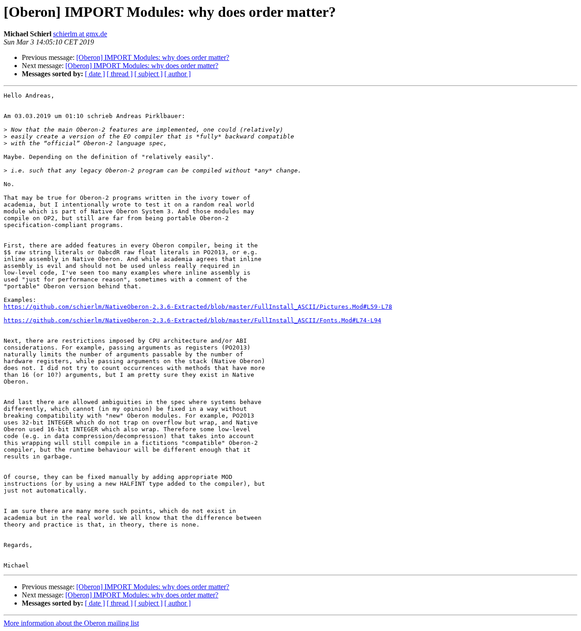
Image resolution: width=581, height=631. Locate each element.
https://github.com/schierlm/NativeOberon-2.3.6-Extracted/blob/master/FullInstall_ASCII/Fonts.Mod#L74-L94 (192, 320)
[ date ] (95, 74)
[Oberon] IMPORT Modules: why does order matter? (152, 57)
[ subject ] (148, 74)
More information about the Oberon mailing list (71, 623)
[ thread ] (120, 74)
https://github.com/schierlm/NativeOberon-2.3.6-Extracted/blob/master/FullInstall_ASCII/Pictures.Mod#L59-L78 (198, 306)
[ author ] (177, 74)
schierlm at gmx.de (80, 34)
